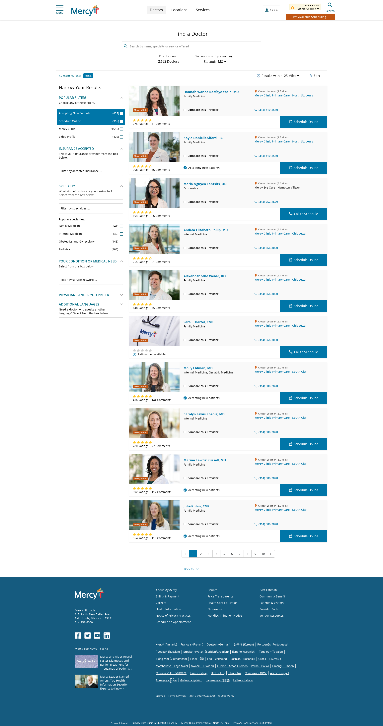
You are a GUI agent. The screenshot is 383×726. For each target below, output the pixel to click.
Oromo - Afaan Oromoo (232, 666)
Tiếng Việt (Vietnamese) (171, 658)
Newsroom (215, 609)
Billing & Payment (167, 596)
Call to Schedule (306, 214)
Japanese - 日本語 (218, 680)
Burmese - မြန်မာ (166, 680)
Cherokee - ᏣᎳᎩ (256, 673)
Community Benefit (272, 596)
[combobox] (91, 171)
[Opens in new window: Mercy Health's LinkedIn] (107, 635)
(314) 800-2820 (268, 386)
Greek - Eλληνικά (269, 658)
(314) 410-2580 (268, 110)
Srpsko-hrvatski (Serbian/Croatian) (206, 651)
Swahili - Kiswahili (202, 666)
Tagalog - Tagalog (271, 651)
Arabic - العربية (279, 673)
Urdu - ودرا (218, 673)
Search (330, 11)
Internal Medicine (89, 234)
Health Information (168, 609)
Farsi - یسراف (198, 673)
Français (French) (192, 644)
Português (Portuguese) (272, 644)
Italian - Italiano (243, 680)
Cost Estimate (269, 590)
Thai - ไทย (234, 673)
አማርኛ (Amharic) (166, 644)
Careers (161, 603)
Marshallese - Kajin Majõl (172, 666)
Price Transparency (220, 596)
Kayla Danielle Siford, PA (203, 138)
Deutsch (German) (218, 644)
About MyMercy (166, 590)
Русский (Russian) (168, 651)
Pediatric (89, 249)
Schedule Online (89, 121)
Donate (212, 590)
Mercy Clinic (89, 129)
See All (104, 648)
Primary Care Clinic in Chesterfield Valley (154, 722)
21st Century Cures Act (203, 696)
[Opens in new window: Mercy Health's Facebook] (78, 635)
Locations (179, 9)
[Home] (85, 10)
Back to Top (191, 569)
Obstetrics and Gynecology (89, 241)
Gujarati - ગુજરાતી (191, 680)
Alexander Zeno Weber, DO (205, 276)
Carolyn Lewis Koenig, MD (204, 414)
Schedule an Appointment (173, 622)
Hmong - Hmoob (283, 666)
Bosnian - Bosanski (242, 658)
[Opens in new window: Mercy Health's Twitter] (87, 635)
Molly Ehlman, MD (198, 368)
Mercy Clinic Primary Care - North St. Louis (284, 95)
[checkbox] (185, 109)
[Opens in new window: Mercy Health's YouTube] (97, 635)
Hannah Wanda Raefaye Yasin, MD (211, 92)
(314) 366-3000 (268, 248)
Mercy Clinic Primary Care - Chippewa (280, 233)
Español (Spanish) (244, 651)
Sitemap (161, 696)
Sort (317, 76)
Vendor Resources (272, 615)
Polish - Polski (260, 666)
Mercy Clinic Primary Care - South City (281, 371)
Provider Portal (269, 609)
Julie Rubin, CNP (196, 506)
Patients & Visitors (272, 603)
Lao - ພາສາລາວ (217, 658)
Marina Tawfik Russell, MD (205, 460)
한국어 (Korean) (244, 644)
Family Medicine (89, 226)
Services (203, 9)
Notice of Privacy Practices (173, 615)
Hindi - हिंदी (197, 658)
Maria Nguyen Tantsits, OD (205, 184)
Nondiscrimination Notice (225, 615)
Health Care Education (223, 603)
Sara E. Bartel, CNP (198, 322)
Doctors (156, 9)
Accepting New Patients (89, 113)
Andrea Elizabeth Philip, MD (206, 230)
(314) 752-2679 (268, 202)
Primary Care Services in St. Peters (252, 722)
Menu (59, 12)
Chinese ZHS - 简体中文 (171, 673)
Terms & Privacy (177, 696)
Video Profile (89, 137)
